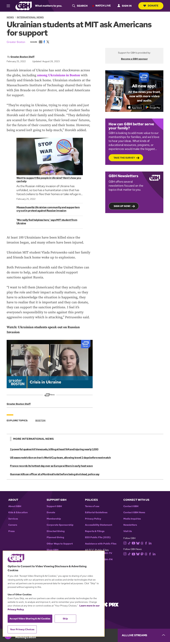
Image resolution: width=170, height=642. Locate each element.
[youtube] (133, 542)
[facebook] (146, 543)
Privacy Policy (93, 518)
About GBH (14, 506)
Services (13, 518)
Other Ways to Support (60, 543)
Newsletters (130, 525)
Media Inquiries (132, 518)
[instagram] (125, 543)
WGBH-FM (106, 559)
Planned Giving (55, 537)
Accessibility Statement (98, 525)
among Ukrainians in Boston (58, 75)
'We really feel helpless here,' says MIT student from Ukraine (46, 221)
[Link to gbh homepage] (23, 5)
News (10, 17)
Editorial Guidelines (96, 512)
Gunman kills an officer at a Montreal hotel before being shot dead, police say (54, 474)
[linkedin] (150, 543)
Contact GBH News (134, 512)
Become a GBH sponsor (134, 58)
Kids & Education (18, 512)
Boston (40, 420)
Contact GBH (130, 506)
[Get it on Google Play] (153, 107)
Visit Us (127, 531)
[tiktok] (129, 543)
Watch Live (103, 5)
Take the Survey (124, 157)
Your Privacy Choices (22, 629)
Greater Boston (16, 42)
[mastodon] (142, 553)
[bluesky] (137, 543)
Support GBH (54, 506)
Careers (12, 525)
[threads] (142, 543)
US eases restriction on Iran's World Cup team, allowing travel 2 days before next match (60, 457)
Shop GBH (52, 549)
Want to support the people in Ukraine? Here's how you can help (48, 179)
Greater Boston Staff (22, 56)
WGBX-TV (106, 553)
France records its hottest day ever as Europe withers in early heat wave (51, 466)
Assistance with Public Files (100, 543)
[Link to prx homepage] (111, 604)
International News (30, 17)
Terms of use (92, 506)
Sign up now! (122, 206)
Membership (54, 518)
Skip (65, 618)
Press (11, 531)
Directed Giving (56, 531)
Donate (153, 5)
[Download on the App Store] (135, 107)
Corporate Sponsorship (60, 525)
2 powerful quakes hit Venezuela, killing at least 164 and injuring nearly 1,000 (54, 449)
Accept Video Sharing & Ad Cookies (29, 618)
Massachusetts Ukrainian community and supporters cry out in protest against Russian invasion (48, 209)
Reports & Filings (94, 531)
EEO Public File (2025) (98, 537)
